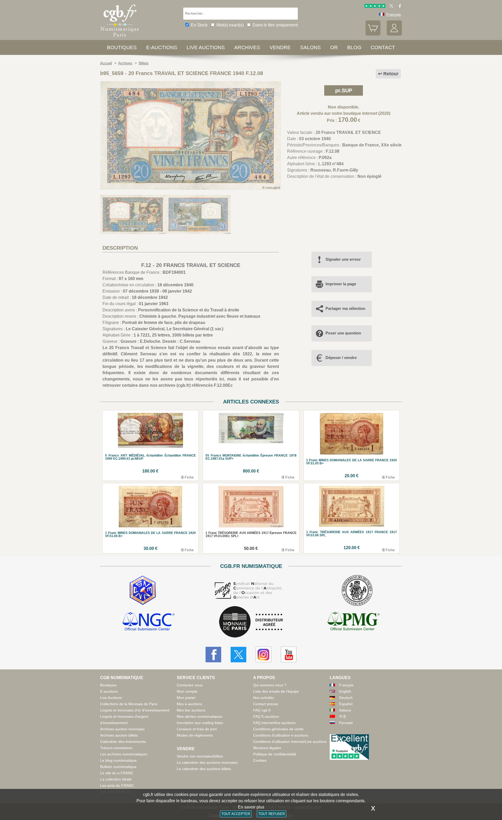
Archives (247, 47)
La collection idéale (116, 779)
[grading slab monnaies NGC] (148, 622)
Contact (383, 47)
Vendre (280, 47)
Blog (354, 47)
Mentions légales (267, 748)
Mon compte (187, 691)
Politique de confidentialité (274, 754)
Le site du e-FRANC (116, 773)
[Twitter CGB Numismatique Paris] (238, 654)
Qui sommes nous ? (269, 685)
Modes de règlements (195, 735)
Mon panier (186, 698)
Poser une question (343, 333)
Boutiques (122, 47)
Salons (310, 47)
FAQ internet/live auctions (274, 723)
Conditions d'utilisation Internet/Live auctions (290, 741)
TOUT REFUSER (271, 814)
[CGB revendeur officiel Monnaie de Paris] (251, 622)
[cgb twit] (390, 6)
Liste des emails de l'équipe (276, 691)
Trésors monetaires (116, 748)
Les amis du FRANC (117, 785)
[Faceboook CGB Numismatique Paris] (213, 654)
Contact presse (265, 704)
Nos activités (263, 698)
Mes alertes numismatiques (199, 716)
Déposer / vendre (341, 357)
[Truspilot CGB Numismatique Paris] (374, 6)
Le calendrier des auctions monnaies (207, 762)
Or (334, 47)
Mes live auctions (191, 710)
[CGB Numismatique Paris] (119, 38)
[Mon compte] (394, 34)
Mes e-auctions (189, 704)
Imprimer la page (341, 284)
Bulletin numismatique (118, 767)
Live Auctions (111, 698)
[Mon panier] (373, 34)
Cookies (259, 760)
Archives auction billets (119, 735)
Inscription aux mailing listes (200, 723)
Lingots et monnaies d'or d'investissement (134, 710)
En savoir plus (251, 807)
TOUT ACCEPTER (235, 814)
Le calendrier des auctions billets (204, 769)
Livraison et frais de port (197, 729)
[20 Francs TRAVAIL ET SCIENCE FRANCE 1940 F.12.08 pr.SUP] (190, 188)
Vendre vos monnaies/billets (200, 756)
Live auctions (206, 47)
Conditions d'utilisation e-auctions (280, 735)
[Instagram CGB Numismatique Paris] (263, 654)
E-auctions (161, 47)
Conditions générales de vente (278, 729)
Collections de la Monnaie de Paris (128, 704)
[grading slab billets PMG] (353, 622)
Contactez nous (190, 685)
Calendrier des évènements (123, 741)
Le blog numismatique (118, 760)
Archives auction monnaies (122, 729)
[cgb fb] (398, 6)
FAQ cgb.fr (262, 710)
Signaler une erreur (343, 259)
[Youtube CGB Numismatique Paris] (288, 654)
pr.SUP (343, 90)
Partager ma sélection (345, 308)
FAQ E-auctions (266, 716)
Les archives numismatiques (123, 754)
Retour (390, 73)
